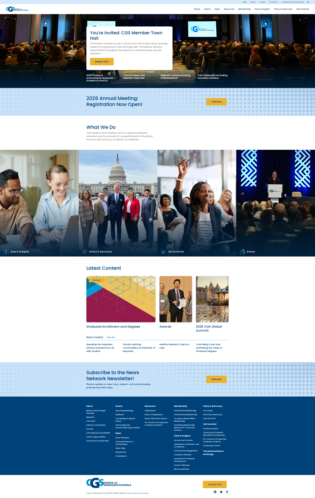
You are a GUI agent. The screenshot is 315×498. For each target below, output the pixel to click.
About (197, 9)
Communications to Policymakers (124, 442)
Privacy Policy (144, 493)
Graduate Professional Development (184, 459)
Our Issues (208, 410)
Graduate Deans (210, 428)
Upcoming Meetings (124, 410)
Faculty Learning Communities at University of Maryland (139, 348)
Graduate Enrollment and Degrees (113, 327)
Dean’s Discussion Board (156, 418)
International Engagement (186, 451)
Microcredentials (181, 469)
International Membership (185, 414)
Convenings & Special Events (125, 419)
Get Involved (302, 9)
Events (253, 2)
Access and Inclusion (183, 440)
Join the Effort (209, 418)
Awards (165, 327)
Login (245, 2)
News (217, 9)
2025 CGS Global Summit (209, 328)
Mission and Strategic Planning (96, 411)
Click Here (216, 101)
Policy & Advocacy (283, 9)
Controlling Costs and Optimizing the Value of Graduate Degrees (209, 348)
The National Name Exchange (293, 2)
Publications (150, 410)
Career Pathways (182, 465)
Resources (229, 9)
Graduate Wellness (182, 454)
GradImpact (121, 456)
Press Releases (122, 437)
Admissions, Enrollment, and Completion (186, 445)
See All (110, 337)
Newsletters (121, 452)
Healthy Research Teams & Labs (174, 346)
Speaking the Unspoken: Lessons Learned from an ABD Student (100, 348)
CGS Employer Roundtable (98, 433)
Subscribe (216, 379)
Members (90, 417)
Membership (244, 9)
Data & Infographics (154, 414)
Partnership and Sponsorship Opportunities (128, 426)
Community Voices (211, 445)
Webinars (120, 414)
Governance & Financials (97, 441)
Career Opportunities (95, 437)
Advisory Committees (96, 425)
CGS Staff (90, 421)
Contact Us (273, 2)
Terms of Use (132, 493)
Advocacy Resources (212, 414)
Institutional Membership (185, 410)
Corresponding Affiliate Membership (184, 419)
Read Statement (127, 58)
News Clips (120, 448)
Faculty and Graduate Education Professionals (214, 433)
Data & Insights (262, 9)
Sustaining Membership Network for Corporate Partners (184, 427)
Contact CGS (214, 484)
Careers (262, 2)
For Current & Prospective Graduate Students (156, 423)
